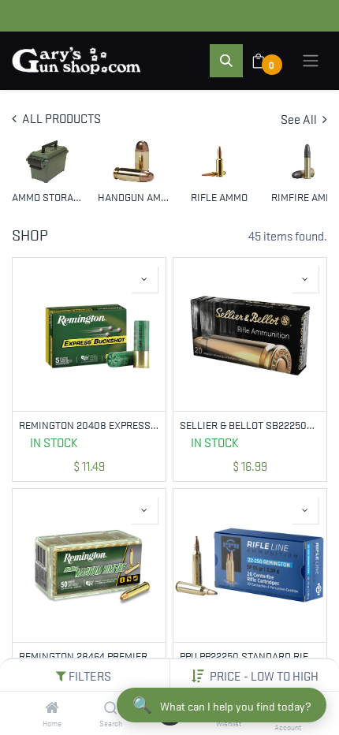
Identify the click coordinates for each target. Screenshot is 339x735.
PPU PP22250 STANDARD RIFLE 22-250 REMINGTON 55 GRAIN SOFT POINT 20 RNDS (250, 655)
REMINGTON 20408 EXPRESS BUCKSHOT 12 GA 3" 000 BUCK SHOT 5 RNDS (89, 424)
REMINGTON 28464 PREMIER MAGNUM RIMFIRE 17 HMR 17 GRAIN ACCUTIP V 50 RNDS (89, 655)
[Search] (110, 707)
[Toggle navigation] (310, 60)
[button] (264, 675)
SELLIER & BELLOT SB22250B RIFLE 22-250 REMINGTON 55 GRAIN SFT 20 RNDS (250, 424)
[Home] (52, 707)
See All (300, 118)
